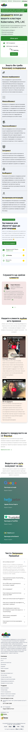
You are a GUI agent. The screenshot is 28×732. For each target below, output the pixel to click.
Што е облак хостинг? (8, 562)
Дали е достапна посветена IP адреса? (13, 598)
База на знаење (5, 688)
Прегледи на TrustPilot (11, 521)
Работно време (4, 668)
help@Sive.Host (9, 250)
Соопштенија (4, 690)
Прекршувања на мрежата (7, 681)
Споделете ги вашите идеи (7, 695)
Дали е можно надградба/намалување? (10, 616)
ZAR (10, 1)
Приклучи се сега (5, 449)
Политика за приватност (7, 673)
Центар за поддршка (9, 243)
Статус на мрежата (6, 692)
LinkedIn (8, 261)
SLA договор (4, 675)
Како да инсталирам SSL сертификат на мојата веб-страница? (13, 603)
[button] (12, 307)
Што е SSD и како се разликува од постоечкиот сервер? (12, 584)
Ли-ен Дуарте (7, 401)
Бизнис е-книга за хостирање (8, 693)
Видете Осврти (8, 490)
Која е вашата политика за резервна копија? (12, 622)
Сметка (5, 1)
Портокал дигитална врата (9, 419)
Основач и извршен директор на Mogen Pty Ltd (17, 287)
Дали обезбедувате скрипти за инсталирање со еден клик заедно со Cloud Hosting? (13, 609)
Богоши (4, 377)
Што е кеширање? (7, 589)
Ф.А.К (2, 660)
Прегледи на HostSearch (11, 536)
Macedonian (17, 1)
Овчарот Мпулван (8, 359)
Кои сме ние (4, 658)
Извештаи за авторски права (8, 679)
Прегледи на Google (10, 487)
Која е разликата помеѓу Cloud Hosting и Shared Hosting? (13, 578)
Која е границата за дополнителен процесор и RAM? (12, 593)
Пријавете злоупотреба (7, 683)
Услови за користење (6, 677)
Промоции (3, 664)
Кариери (3, 666)
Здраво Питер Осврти (11, 504)
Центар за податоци (6, 662)
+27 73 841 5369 (7, 703)
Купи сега (14, 54)
